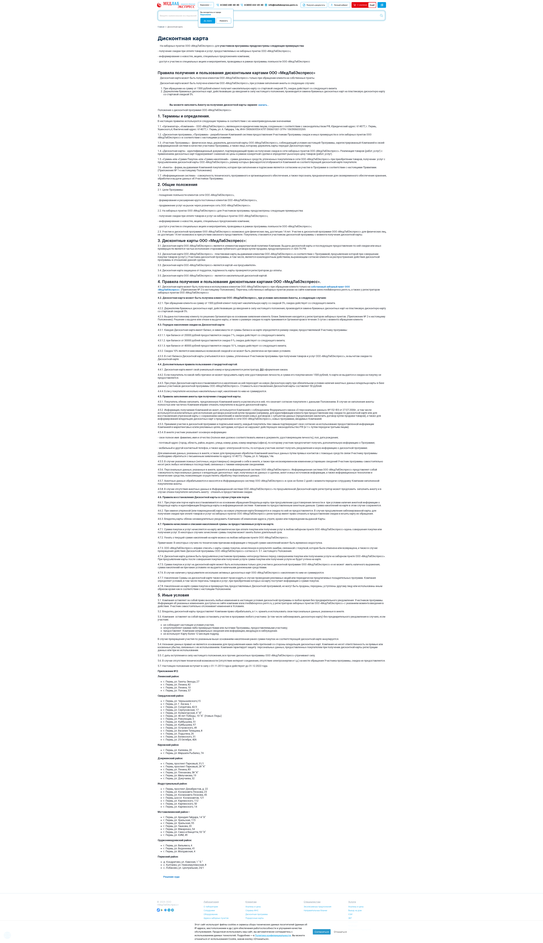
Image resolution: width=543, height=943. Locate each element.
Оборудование (211, 914)
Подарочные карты (254, 918)
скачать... (263, 105)
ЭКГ (350, 918)
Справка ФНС (251, 910)
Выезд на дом (355, 910)
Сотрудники (209, 910)
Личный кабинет (341, 5)
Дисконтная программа (256, 914)
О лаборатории (211, 906)
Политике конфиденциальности (273, 935)
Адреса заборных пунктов (216, 918)
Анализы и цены (253, 906)
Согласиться (322, 931)
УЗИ (350, 914)
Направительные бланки (315, 910)
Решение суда (171, 877)
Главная (161, 27)
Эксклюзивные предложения (317, 906)
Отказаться (340, 931)
